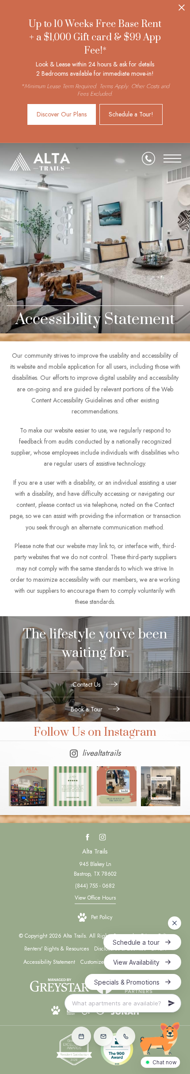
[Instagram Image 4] (161, 786)
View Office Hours (95, 898)
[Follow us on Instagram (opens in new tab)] (102, 837)
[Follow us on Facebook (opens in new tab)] (87, 837)
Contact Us (87, 684)
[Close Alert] (181, 10)
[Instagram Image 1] (29, 786)
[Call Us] (148, 158)
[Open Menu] (172, 158)
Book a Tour (87, 709)
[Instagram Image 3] (117, 786)
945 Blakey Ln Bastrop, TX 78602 (95, 869)
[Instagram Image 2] (73, 786)
